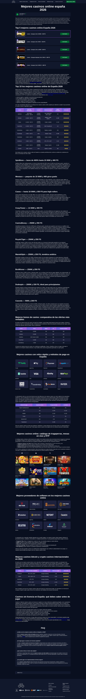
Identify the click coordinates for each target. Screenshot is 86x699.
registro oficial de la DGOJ (35, 82)
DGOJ (23, 636)
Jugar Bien (64, 619)
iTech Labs (50, 94)
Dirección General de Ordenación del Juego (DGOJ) (53, 93)
